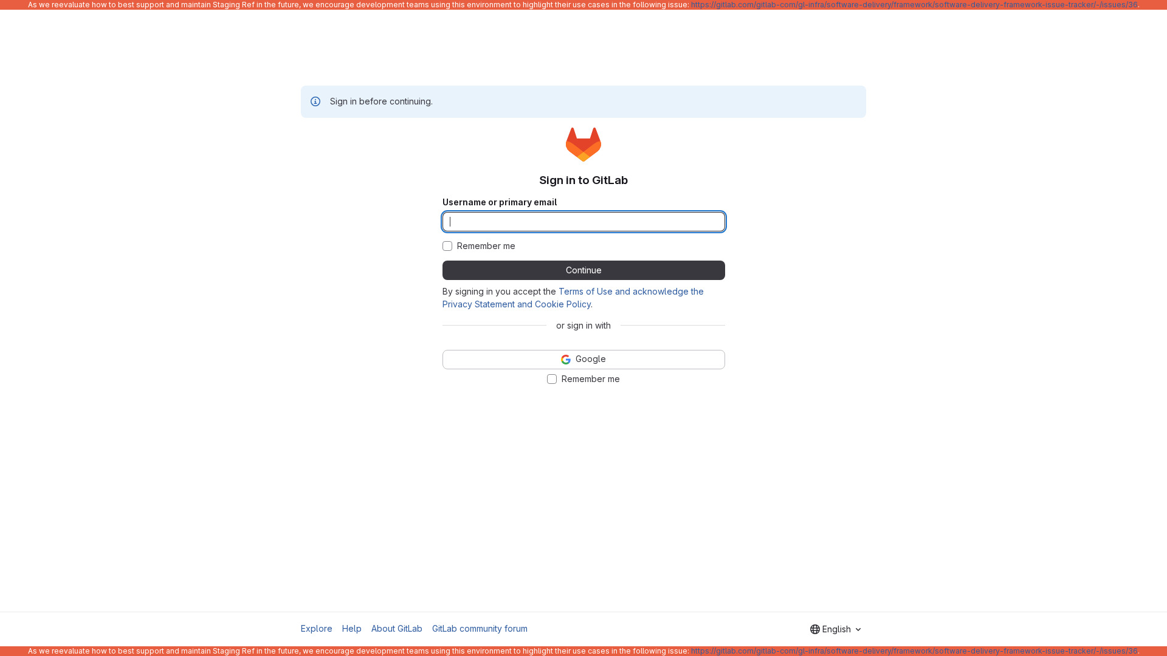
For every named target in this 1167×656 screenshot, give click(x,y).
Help (352, 628)
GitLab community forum (480, 628)
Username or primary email (499, 202)
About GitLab (396, 628)
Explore (316, 628)
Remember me (486, 246)
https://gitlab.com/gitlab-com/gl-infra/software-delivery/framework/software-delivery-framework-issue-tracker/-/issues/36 (914, 4)
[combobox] (835, 629)
